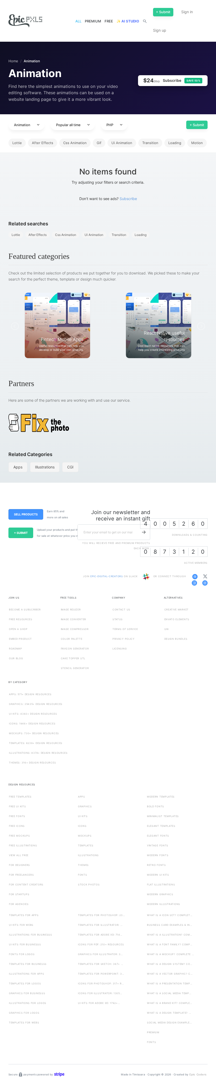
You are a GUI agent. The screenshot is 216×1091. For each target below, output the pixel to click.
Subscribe (128, 198)
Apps (17, 467)
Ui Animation (121, 143)
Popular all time (73, 125)
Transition (150, 143)
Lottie (17, 143)
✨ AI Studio (127, 21)
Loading (174, 143)
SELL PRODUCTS (26, 514)
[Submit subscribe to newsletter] (144, 532)
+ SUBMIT (21, 533)
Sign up (159, 30)
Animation (27, 125)
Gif (99, 143)
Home (13, 61)
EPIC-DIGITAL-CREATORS (107, 576)
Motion (197, 143)
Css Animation (75, 143)
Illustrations (45, 467)
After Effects (42, 143)
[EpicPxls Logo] (25, 21)
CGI (70, 467)
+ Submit (197, 125)
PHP (115, 125)
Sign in (187, 12)
